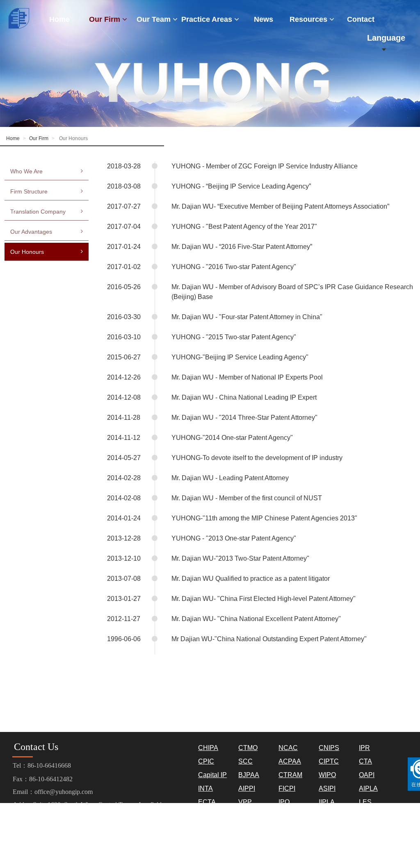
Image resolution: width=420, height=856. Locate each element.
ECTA (207, 801)
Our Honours (27, 252)
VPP (245, 801)
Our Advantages (31, 231)
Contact (360, 19)
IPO (284, 801)
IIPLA (327, 801)
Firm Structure (29, 191)
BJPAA (248, 774)
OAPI (366, 774)
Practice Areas (207, 19)
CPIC (206, 761)
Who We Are (26, 171)
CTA (365, 761)
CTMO (248, 747)
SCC (245, 761)
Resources (309, 19)
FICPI (286, 788)
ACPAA (289, 761)
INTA (205, 788)
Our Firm (105, 19)
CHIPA (208, 747)
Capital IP (212, 774)
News (263, 19)
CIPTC (329, 761)
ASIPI (327, 788)
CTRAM (290, 774)
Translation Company (38, 211)
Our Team (155, 19)
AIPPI (246, 788)
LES (365, 801)
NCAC (288, 747)
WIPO (327, 774)
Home (59, 19)
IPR (364, 747)
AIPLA (368, 788)
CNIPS (329, 747)
